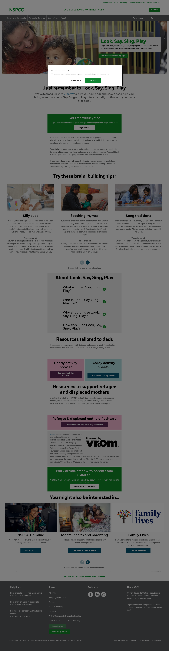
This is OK (93, 80)
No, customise (76, 80)
